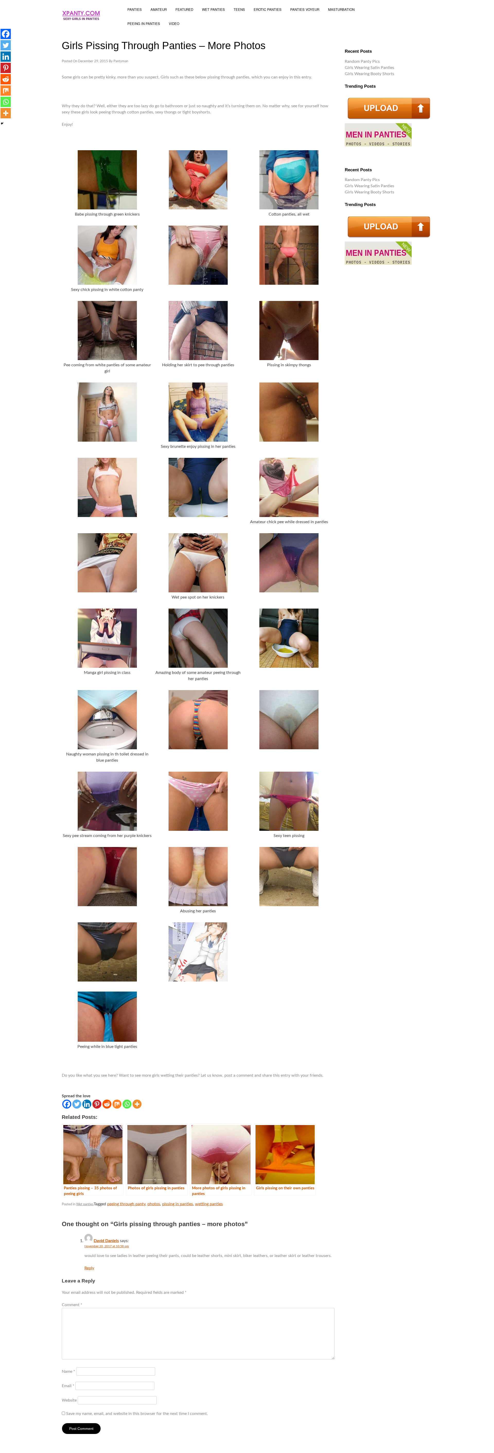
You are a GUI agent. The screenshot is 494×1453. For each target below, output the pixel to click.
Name (68, 1371)
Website (69, 1400)
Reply (89, 1268)
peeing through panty (126, 1204)
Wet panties (85, 1204)
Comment (72, 1305)
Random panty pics (362, 61)
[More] (137, 1104)
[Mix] (116, 1104)
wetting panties (209, 1204)
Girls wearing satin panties (369, 68)
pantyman (120, 61)
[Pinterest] (96, 1104)
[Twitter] (76, 1104)
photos (153, 1204)
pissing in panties (177, 1204)
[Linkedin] (86, 1104)
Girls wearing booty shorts (369, 74)
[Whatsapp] (126, 1104)
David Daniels (106, 1241)
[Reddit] (106, 1104)
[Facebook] (66, 1104)
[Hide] (2, 123)
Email (68, 1386)
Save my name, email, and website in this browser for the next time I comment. (137, 1414)
